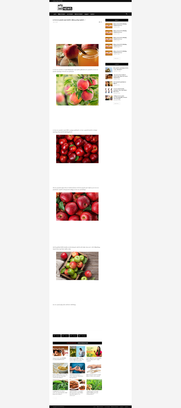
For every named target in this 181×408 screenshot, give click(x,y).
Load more (116, 58)
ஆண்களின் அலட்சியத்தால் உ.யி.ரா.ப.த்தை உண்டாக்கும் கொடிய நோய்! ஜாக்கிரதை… (76, 376)
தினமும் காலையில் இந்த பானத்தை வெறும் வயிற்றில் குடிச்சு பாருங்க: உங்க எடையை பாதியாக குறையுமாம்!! (77, 359)
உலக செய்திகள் (70, 14)
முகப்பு (55, 14)
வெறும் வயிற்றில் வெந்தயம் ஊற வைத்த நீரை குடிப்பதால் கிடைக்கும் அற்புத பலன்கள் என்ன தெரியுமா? (60, 376)
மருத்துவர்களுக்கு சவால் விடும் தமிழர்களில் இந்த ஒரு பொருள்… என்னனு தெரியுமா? (93, 393)
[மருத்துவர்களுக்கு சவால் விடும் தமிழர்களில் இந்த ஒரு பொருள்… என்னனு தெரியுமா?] (94, 384)
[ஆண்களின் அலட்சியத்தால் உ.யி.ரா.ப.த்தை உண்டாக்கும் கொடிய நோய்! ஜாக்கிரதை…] (77, 368)
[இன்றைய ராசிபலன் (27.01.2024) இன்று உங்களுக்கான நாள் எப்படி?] (108, 32)
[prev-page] (54, 398)
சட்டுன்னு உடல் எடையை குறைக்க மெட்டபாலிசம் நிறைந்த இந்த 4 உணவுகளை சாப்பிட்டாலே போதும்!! (120, 97)
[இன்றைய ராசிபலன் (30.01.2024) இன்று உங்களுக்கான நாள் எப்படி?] (108, 25)
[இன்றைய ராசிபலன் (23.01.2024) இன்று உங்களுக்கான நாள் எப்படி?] (108, 46)
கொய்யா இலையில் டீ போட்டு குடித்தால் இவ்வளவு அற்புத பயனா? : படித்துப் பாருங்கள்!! (94, 359)
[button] (126, 14)
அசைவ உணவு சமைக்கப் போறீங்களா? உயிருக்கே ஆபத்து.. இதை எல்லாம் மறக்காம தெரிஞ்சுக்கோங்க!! (121, 76)
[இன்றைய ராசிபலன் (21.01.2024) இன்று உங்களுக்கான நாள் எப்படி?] (108, 53)
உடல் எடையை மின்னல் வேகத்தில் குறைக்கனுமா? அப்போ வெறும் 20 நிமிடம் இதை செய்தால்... (120, 90)
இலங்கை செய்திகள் (79, 14)
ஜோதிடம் (117, 20)
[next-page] (56, 398)
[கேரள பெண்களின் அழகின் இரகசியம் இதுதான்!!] (108, 83)
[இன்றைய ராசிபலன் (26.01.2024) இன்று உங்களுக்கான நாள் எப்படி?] (108, 39)
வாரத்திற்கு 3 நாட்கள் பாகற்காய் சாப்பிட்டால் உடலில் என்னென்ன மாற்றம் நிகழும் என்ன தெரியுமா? (60, 393)
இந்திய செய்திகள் (61, 14)
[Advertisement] (102, 7)
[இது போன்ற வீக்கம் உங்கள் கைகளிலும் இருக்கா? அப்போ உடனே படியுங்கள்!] (94, 368)
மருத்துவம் (86, 14)
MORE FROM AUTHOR (83, 343)
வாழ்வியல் (92, 14)
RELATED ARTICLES (71, 343)
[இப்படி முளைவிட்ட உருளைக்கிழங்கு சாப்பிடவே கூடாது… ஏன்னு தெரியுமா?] (108, 69)
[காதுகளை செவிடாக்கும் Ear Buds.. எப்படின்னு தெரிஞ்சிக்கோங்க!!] (60, 351)
